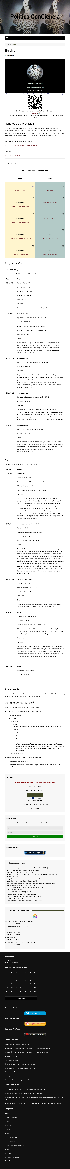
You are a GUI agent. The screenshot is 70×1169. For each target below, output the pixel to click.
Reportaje (8, 1153)
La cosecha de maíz (12, 937)
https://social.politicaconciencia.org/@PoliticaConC (21, 145)
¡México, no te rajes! (12, 889)
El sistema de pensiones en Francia (17, 927)
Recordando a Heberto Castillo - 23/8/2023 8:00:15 (21, 942)
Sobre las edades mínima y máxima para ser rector (20, 1064)
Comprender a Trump (11, 1072)
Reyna (7, 1103)
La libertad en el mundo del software (17, 872)
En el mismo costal (12, 898)
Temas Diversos (10, 1161)
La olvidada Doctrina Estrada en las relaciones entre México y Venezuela (28, 883)
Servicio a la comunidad (12, 1157)
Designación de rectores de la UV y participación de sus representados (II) (27, 1048)
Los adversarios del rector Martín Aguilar (17, 1044)
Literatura (7, 1129)
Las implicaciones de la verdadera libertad (19, 881)
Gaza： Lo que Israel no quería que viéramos (20, 921)
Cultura (7, 1121)
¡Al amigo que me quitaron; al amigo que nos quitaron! (45, 1103)
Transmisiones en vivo (13, 932)
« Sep (6, 1003)
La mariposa (8, 1076)
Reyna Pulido (9, 1093)
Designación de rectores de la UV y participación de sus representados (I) (27, 1052)
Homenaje (8, 1125)
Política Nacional (10, 1141)
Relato (7, 1149)
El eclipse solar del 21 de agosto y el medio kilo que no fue (24, 887)
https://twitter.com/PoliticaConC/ (15, 155)
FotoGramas (34, 113)
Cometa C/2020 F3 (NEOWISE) (16, 892)
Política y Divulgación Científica (14, 1145)
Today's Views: (9, 960)
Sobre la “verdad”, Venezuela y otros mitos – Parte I (21, 900)
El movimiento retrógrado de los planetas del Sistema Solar (24, 868)
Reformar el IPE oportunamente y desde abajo (29, 1093)
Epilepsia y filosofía (11, 1056)
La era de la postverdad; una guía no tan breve (20, 870)
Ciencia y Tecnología (11, 1117)
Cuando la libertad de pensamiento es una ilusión (21, 896)
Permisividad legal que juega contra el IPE (18, 1080)
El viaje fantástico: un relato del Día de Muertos (20, 894)
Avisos (7, 1113)
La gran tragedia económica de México (18, 885)
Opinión (7, 1133)
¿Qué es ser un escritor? (12, 1060)
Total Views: (8, 963)
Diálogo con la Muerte (17, 1103)
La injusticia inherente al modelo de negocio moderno (22, 879)
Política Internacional (11, 1137)
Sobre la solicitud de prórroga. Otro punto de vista (20, 1068)
